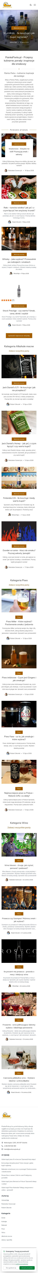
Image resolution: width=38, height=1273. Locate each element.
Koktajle (4, 1221)
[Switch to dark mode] (31, 5)
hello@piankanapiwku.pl (12, 1149)
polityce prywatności (22, 1264)
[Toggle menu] (35, 5)
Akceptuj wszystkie (27, 1268)
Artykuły (5, 1155)
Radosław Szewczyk (8, 1204)
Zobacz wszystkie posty (19, 351)
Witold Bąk (5, 1200)
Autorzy (5, 1196)
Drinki (3, 1218)
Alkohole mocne (19, 28)
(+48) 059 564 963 (10, 1146)
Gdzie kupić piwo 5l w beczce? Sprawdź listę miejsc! (19, 1159)
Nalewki (4, 1225)
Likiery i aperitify (7, 1240)
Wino (19, 861)
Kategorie (6, 1213)
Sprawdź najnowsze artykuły (19, 336)
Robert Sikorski (6, 1207)
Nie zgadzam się (11, 1268)
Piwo (19, 617)
